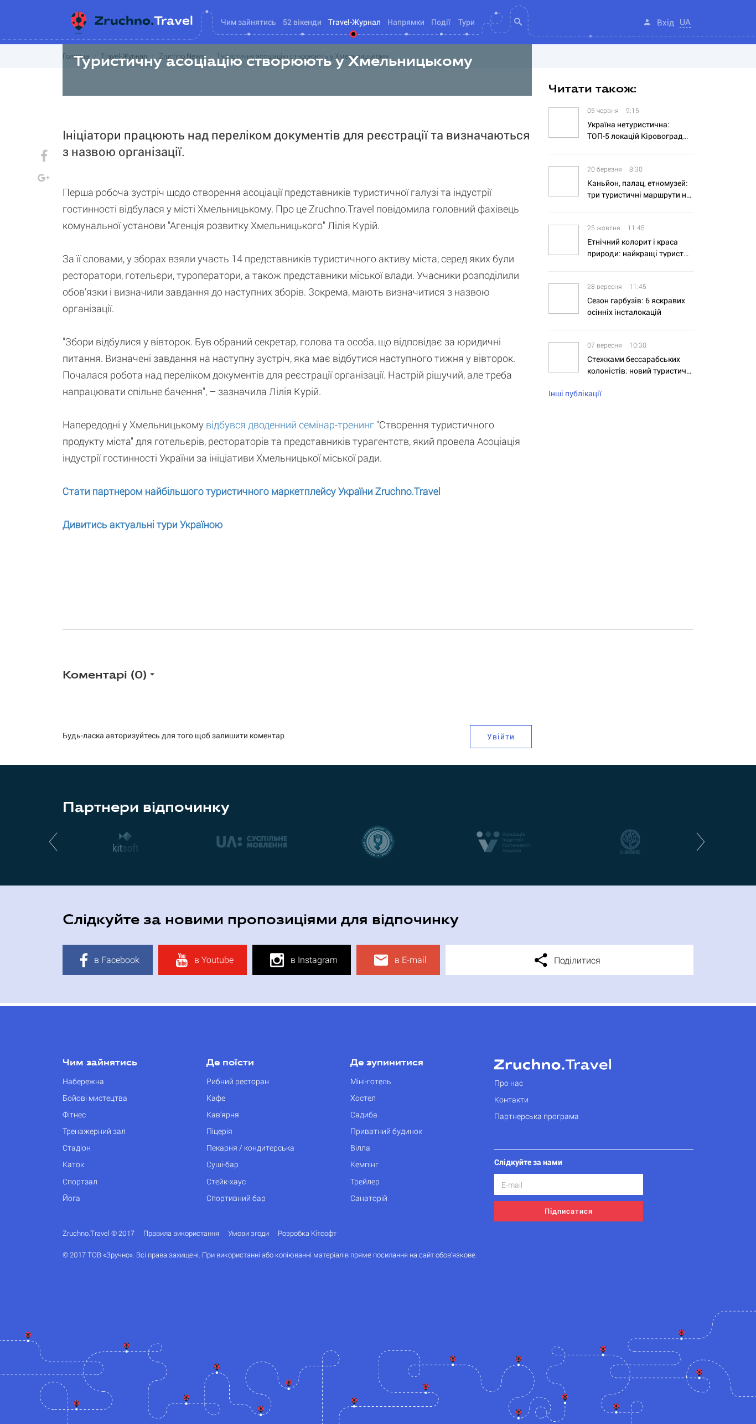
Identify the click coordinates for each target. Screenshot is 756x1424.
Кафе (215, 1097)
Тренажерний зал (94, 1131)
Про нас (508, 1083)
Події (441, 22)
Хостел (363, 1097)
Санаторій (368, 1198)
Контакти (511, 1099)
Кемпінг (364, 1164)
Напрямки (405, 22)
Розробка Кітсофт (307, 1233)
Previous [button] (54, 841)
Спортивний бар (236, 1198)
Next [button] (701, 841)
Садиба (363, 1114)
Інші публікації (575, 393)
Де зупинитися (386, 1063)
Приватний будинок (386, 1131)
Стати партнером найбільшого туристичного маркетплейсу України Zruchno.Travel (252, 491)
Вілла (360, 1147)
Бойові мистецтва (95, 1097)
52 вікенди (302, 22)
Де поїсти (230, 1063)
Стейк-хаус (226, 1181)
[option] (126, 841)
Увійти (501, 736)
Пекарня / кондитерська (250, 1147)
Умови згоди (248, 1233)
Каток (73, 1164)
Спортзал (80, 1181)
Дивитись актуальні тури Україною (143, 524)
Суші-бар (222, 1164)
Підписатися (569, 1211)
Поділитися (576, 960)
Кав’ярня (222, 1114)
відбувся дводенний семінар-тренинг (290, 424)
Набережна (83, 1081)
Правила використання (181, 1233)
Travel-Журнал (354, 22)
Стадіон (77, 1147)
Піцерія (219, 1131)
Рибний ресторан (237, 1081)
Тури (466, 22)
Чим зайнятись (100, 1063)
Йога (71, 1198)
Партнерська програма (536, 1116)
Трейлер (365, 1181)
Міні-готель (370, 1081)
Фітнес (74, 1114)
